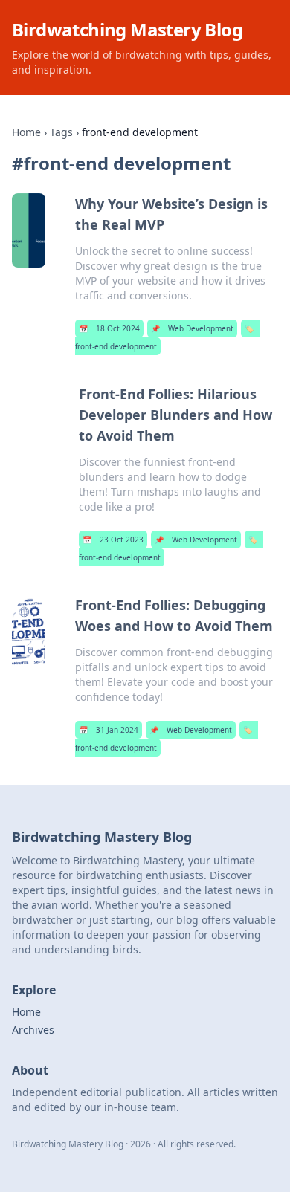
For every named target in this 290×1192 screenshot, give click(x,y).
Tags (61, 132)
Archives (33, 1030)
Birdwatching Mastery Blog (127, 29)
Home (26, 132)
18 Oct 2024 (109, 328)
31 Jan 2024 (108, 730)
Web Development (192, 328)
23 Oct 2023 (113, 539)
